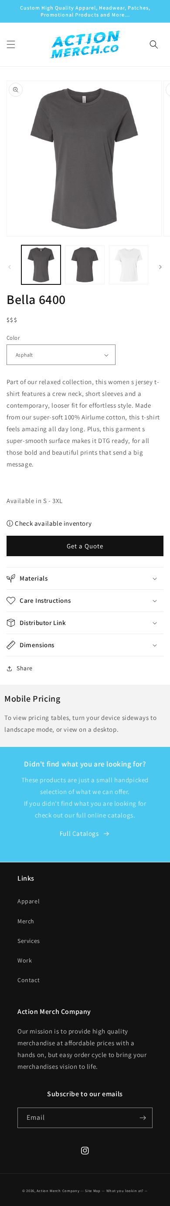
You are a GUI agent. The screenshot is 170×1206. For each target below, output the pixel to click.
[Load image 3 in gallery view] (128, 264)
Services (28, 941)
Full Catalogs (79, 833)
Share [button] (25, 668)
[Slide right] (160, 267)
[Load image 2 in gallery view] (84, 264)
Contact (28, 980)
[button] (10, 44)
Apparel (28, 901)
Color (13, 337)
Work (24, 960)
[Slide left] (9, 267)
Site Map (93, 1190)
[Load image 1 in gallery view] (41, 264)
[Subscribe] (142, 1118)
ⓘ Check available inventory (49, 523)
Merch (25, 921)
